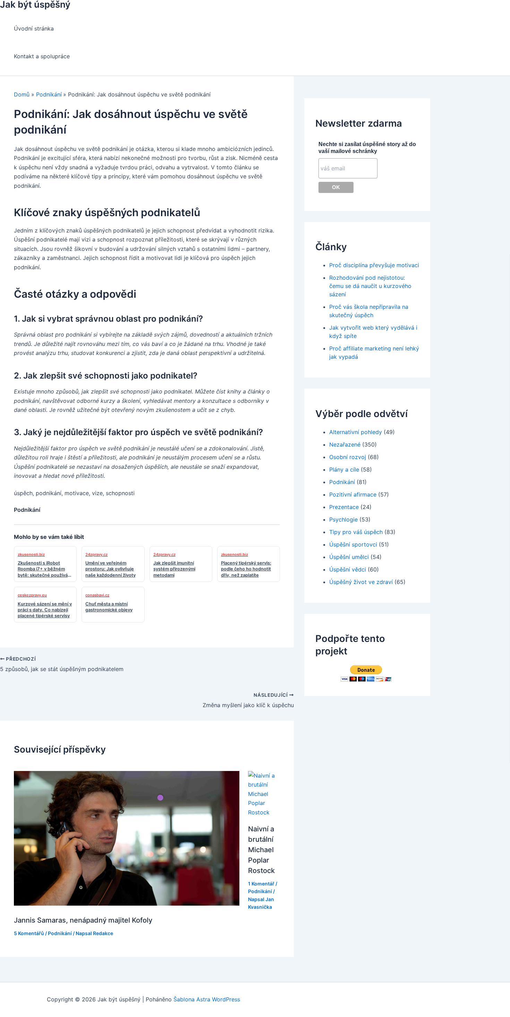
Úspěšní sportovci (353, 544)
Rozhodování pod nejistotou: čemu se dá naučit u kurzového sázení (370, 286)
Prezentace (344, 506)
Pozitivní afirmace (352, 494)
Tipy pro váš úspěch (356, 531)
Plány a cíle (344, 469)
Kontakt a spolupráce (42, 56)
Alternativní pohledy (355, 432)
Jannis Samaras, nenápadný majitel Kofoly (83, 920)
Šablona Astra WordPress (206, 999)
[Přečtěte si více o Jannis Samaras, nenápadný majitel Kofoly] (126, 903)
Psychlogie (343, 519)
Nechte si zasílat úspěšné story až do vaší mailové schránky (367, 147)
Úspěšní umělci (349, 556)
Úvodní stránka (34, 28)
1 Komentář (261, 884)
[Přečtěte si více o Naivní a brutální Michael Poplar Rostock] (264, 812)
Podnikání (60, 933)
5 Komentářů (29, 933)
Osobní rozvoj (347, 457)
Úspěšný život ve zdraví (361, 581)
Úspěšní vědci (347, 569)
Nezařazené (344, 444)
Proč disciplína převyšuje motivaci (374, 265)
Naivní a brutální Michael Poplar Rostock (261, 850)
